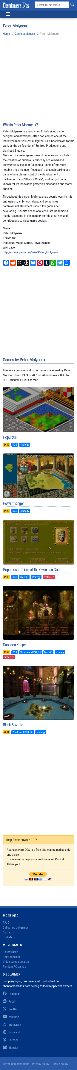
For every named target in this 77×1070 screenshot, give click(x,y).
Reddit (12, 1001)
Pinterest (14, 1032)
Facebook (14, 994)
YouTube (13, 1017)
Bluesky (13, 1048)
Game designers (25, 34)
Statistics (9, 937)
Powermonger (13, 503)
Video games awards (16, 961)
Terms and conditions (16, 1064)
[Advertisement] (38, 82)
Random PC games (14, 966)
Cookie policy (60, 1064)
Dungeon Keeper (15, 644)
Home (6, 34)
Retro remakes (12, 957)
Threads (13, 1040)
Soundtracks (10, 952)
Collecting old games (16, 927)
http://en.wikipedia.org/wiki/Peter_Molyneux (30, 252)
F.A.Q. (6, 922)
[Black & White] (38, 693)
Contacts (8, 932)
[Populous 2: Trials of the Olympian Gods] (38, 542)
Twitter (12, 1009)
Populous (10, 437)
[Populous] (38, 409)
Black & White (13, 724)
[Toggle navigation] (8, 14)
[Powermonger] (38, 475)
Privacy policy (40, 1064)
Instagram (14, 1024)
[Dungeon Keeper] (38, 613)
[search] (71, 5)
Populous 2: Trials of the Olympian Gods (32, 569)
